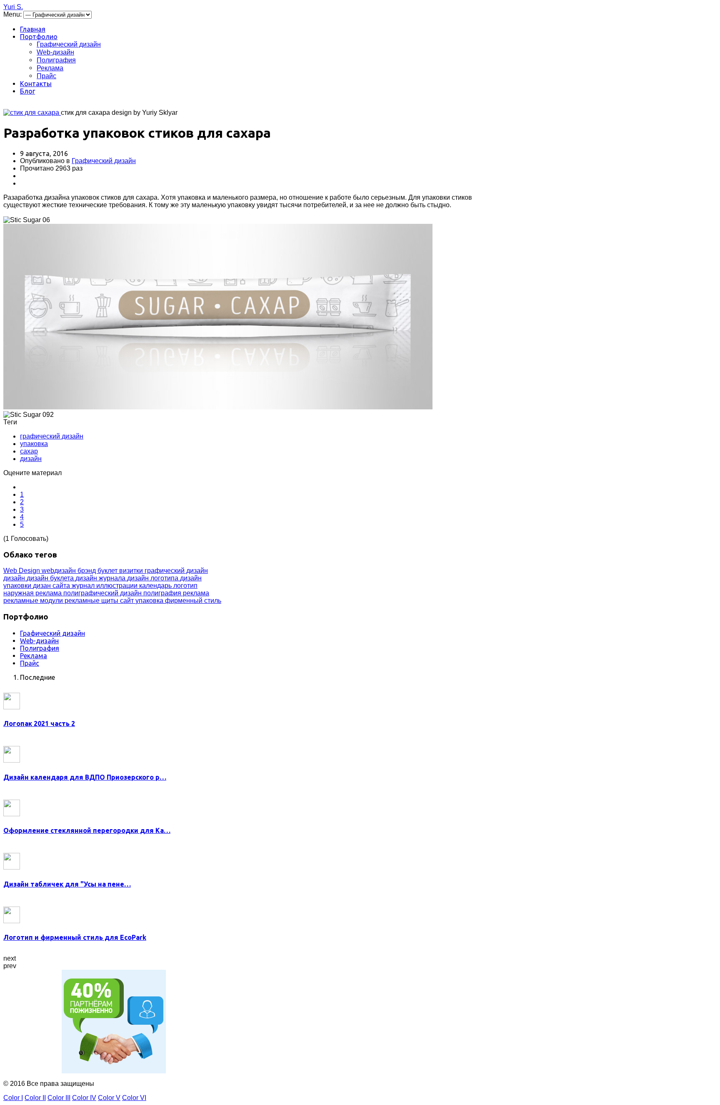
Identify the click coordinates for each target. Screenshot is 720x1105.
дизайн (31, 458)
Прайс (46, 75)
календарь (156, 585)
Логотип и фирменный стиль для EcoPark (74, 937)
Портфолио (39, 36)
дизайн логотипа (153, 578)
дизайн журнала (101, 578)
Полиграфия (56, 60)
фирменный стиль (193, 600)
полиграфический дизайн (103, 593)
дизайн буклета (51, 578)
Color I (13, 1097)
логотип (185, 585)
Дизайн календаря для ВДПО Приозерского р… (84, 777)
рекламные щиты (92, 600)
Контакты (36, 83)
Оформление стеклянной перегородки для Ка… (86, 830)
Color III (59, 1097)
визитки (132, 570)
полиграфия (163, 593)
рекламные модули (34, 600)
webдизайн (60, 570)
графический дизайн (51, 436)
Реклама (50, 68)
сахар (29, 451)
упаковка (34, 443)
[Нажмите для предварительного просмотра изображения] (32, 112)
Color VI (134, 1097)
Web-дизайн (55, 52)
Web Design (22, 570)
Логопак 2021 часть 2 (39, 723)
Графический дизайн (69, 44)
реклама (196, 593)
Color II (35, 1097)
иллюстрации (117, 585)
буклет (108, 570)
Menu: (13, 14)
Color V (109, 1097)
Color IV (84, 1097)
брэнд (88, 570)
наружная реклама (33, 593)
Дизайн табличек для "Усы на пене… (67, 884)
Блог (27, 91)
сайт (127, 600)
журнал (84, 585)
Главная (32, 29)
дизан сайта (52, 585)
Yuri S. (13, 6)
